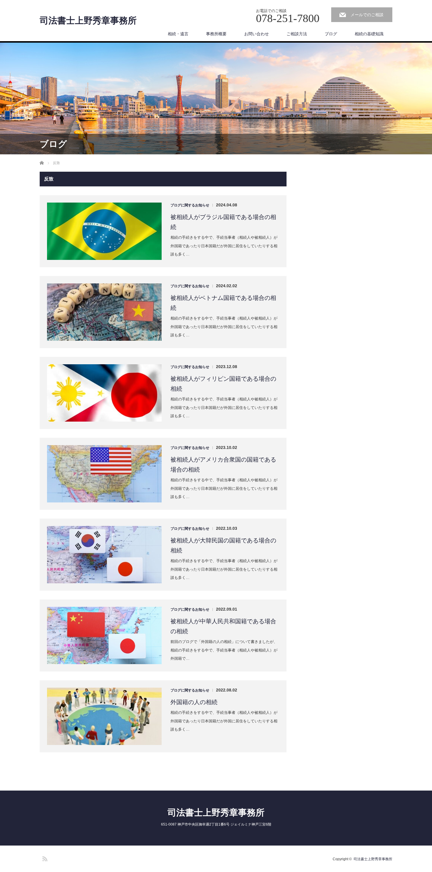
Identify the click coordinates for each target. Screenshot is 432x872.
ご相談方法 (297, 33)
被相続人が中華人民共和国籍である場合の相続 (223, 626)
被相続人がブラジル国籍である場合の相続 (223, 222)
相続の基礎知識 (369, 33)
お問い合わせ (256, 33)
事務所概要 (216, 33)
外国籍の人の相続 (193, 702)
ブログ (331, 33)
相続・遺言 (178, 33)
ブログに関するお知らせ (189, 205)
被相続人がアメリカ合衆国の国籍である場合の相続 (223, 464)
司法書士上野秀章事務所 (88, 20)
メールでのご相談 (367, 14)
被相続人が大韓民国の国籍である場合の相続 (223, 545)
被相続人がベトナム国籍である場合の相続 (223, 303)
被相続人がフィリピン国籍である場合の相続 (223, 383)
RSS (44, 857)
